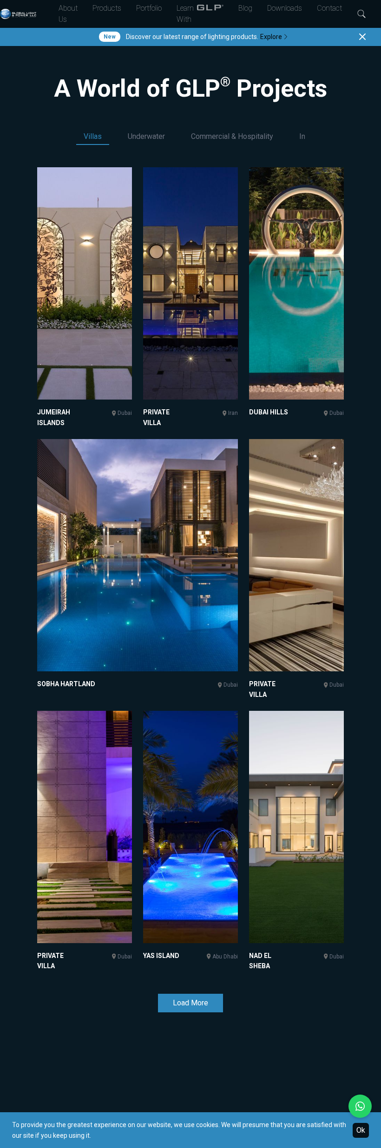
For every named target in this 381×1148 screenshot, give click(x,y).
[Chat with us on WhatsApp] (360, 1106)
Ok (360, 1130)
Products (106, 8)
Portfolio (149, 8)
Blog (245, 8)
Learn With (185, 14)
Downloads (284, 8)
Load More (190, 1002)
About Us (68, 14)
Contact (329, 8)
